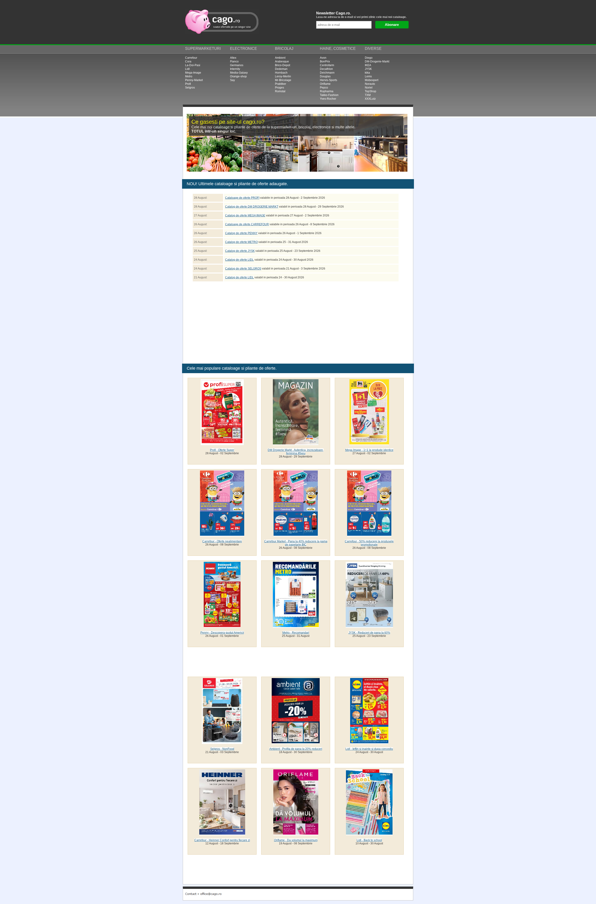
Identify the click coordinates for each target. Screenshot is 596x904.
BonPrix (325, 61)
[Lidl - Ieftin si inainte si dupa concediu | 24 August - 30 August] (369, 742)
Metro (188, 76)
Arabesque (282, 61)
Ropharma (326, 91)
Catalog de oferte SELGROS (243, 268)
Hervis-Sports (328, 80)
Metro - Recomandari (295, 632)
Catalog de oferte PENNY (241, 233)
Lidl (187, 69)
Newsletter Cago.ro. (361, 15)
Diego (368, 57)
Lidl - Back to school (369, 840)
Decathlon (326, 69)
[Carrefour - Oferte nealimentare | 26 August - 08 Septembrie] (222, 534)
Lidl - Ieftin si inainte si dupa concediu (369, 748)
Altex (233, 57)
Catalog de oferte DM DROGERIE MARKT (251, 206)
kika (367, 72)
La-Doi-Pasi (192, 65)
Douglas (325, 76)
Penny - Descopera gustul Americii (222, 632)
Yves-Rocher (328, 98)
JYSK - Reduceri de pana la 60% (369, 632)
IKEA (368, 65)
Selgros (190, 87)
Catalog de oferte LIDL (239, 259)
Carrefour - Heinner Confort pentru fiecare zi (222, 840)
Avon (323, 57)
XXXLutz (370, 98)
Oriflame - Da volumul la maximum (296, 840)
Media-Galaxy (239, 72)
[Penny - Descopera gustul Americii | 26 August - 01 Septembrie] (222, 626)
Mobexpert (371, 80)
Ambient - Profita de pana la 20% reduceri (295, 748)
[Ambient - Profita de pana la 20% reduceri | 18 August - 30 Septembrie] (296, 742)
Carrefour (191, 57)
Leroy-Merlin (283, 76)
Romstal (280, 91)
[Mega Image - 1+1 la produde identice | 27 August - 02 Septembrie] (369, 443)
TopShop (370, 91)
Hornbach (281, 72)
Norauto (370, 83)
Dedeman (281, 69)
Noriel (368, 87)
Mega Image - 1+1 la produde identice (369, 450)
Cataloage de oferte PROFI (242, 197)
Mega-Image (193, 72)
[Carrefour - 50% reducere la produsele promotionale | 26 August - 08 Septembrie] (369, 534)
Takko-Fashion (329, 95)
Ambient (280, 57)
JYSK (368, 69)
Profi (188, 83)
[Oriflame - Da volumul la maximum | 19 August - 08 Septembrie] (295, 833)
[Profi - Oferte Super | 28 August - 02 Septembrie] (222, 443)
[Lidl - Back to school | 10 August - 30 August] (369, 833)
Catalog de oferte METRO (241, 242)
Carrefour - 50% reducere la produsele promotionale (369, 543)
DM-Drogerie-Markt (377, 61)
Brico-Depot (282, 65)
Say (232, 80)
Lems (368, 76)
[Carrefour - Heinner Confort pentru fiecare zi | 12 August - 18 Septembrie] (222, 833)
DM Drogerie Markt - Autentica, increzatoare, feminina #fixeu (296, 451)
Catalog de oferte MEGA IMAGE (245, 215)
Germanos (236, 65)
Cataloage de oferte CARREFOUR (247, 224)
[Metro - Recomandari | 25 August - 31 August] (296, 626)
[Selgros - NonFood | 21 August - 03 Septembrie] (222, 742)
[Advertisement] (259, 321)
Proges (279, 87)
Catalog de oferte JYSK (240, 250)
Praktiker (280, 83)
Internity (235, 69)
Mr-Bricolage (283, 80)
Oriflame (325, 83)
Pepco (324, 87)
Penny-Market (194, 80)
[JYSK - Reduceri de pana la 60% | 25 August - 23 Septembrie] (369, 626)
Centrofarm (327, 65)
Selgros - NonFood (222, 748)
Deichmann (327, 72)
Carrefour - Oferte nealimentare (222, 541)
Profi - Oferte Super (222, 450)
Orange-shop (238, 76)
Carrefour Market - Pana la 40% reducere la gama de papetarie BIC (295, 543)
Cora (188, 61)
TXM (368, 95)
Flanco (234, 61)
